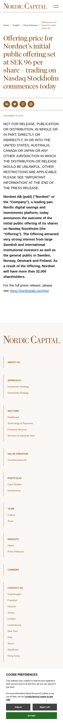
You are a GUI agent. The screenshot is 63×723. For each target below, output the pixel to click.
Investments (14, 490)
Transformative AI (17, 460)
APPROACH (14, 380)
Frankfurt (12, 600)
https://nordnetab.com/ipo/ (29, 291)
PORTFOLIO (15, 478)
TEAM (11, 508)
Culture (11, 515)
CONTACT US (15, 588)
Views (11, 545)
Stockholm (13, 649)
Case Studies (15, 484)
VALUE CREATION (18, 453)
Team (10, 521)
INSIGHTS (13, 539)
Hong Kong (13, 655)
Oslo (10, 637)
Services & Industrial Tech (21, 435)
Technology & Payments (20, 423)
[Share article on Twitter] (14, 104)
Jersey (11, 612)
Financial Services (17, 429)
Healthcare (13, 417)
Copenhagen (14, 594)
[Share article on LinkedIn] (6, 104)
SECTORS (13, 411)
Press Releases (30, 25)
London (12, 618)
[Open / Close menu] (56, 6)
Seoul (11, 643)
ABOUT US (14, 362)
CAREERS (13, 569)
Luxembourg (14, 625)
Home (6, 25)
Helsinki (12, 606)
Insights (16, 25)
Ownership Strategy (18, 392)
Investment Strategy (18, 386)
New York (13, 631)
